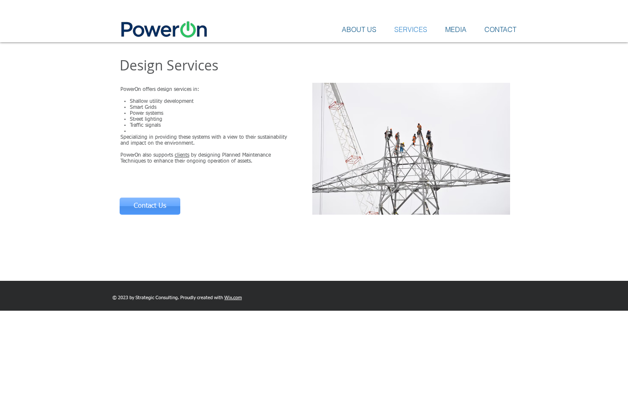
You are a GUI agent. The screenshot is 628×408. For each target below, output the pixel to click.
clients (182, 155)
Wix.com (233, 297)
